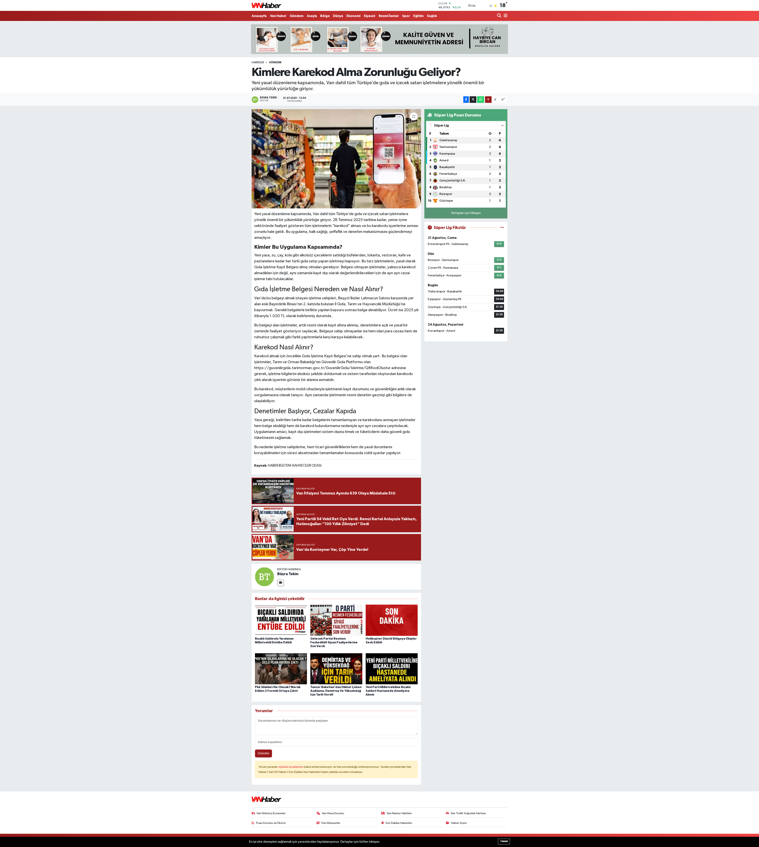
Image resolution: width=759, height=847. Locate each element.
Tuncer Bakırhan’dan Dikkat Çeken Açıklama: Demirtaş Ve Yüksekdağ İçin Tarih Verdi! (336, 690)
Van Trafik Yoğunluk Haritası (468, 813)
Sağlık (432, 16)
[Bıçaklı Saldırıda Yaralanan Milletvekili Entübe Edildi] (281, 620)
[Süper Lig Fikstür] (502, 227)
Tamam (504, 841)
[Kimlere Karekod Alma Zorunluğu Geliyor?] (336, 158)
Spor (406, 16)
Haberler (258, 62)
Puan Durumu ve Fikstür (271, 822)
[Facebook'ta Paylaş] (466, 99)
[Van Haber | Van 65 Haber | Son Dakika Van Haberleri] (266, 5)
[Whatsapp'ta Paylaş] (480, 99)
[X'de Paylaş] (473, 99)
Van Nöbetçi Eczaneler (271, 813)
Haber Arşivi (459, 822)
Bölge (325, 16)
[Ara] (499, 16)
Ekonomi (353, 16)
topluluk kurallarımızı (291, 766)
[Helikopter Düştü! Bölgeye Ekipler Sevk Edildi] (392, 620)
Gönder (263, 753)
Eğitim (418, 16)
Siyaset (369, 16)
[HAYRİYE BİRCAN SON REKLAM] (379, 39)
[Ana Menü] (505, 16)
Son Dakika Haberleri (398, 822)
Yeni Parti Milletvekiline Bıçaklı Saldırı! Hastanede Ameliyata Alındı (388, 690)
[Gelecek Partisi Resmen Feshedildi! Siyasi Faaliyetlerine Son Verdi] (336, 620)
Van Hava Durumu (333, 813)
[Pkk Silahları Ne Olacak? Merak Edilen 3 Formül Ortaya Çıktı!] (281, 668)
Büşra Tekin (287, 574)
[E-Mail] (280, 583)
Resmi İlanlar (389, 16)
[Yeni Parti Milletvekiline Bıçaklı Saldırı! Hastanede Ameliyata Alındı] (392, 668)
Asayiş (312, 16)
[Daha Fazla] (488, 99)
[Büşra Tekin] (264, 576)
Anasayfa (259, 16)
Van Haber (278, 16)
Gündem (296, 16)
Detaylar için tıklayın (466, 213)
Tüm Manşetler (330, 822)
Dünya (338, 16)
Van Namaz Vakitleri (399, 813)
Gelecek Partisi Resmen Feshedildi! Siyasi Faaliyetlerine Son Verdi (334, 642)
